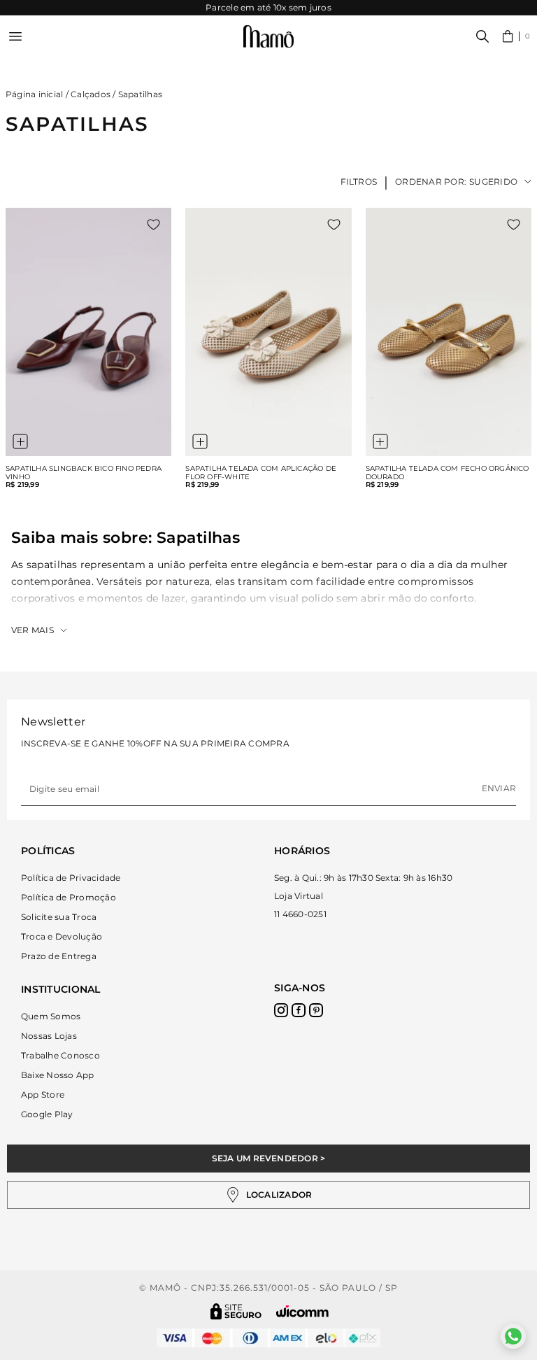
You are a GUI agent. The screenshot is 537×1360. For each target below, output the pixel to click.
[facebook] (299, 1010)
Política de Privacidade (71, 877)
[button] (516, 36)
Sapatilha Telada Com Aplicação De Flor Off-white (260, 473)
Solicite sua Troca (58, 917)
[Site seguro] (236, 1311)
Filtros (359, 181)
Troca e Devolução (61, 936)
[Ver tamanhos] (20, 441)
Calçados (90, 94)
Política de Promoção (68, 897)
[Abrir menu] (15, 36)
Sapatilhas (140, 94)
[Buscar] (482, 36)
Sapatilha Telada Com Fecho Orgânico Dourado (447, 473)
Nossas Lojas (49, 1035)
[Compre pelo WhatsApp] (513, 1336)
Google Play (47, 1114)
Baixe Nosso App (57, 1075)
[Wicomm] (302, 1311)
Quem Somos (50, 1016)
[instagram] (281, 1010)
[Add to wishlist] (153, 224)
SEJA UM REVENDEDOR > (269, 1158)
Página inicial (34, 94)
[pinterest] (316, 1010)
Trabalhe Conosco (60, 1055)
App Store (42, 1094)
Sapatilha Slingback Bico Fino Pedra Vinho (84, 473)
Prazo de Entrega (58, 956)
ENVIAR (499, 788)
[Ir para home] (268, 36)
